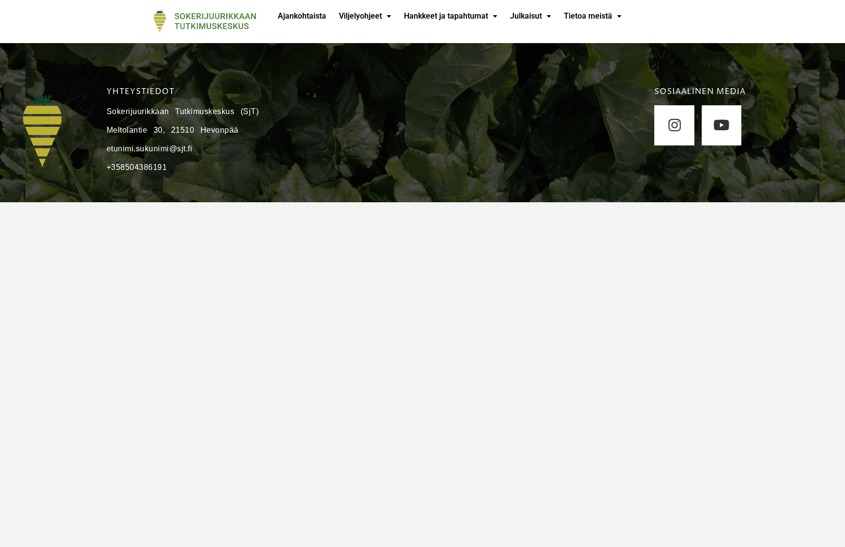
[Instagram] (674, 125)
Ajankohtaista (302, 16)
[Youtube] (721, 125)
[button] (365, 16)
